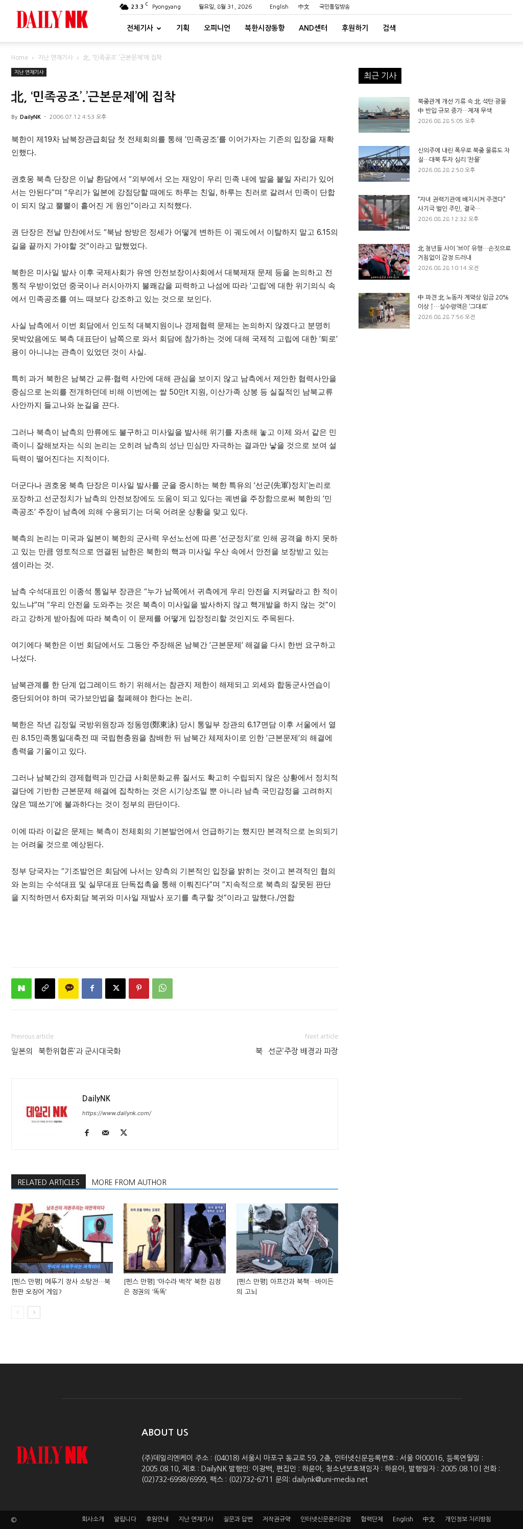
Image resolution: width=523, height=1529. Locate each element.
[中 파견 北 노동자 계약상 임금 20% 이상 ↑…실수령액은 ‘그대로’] (384, 311)
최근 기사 (380, 75)
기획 (182, 28)
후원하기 (355, 28)
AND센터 (313, 28)
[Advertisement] (174, 933)
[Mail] (109, 1133)
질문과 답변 (238, 1519)
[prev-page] (17, 1312)
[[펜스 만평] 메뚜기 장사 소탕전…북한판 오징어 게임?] (62, 1238)
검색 (389, 28)
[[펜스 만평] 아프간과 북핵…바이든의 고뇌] (287, 1238)
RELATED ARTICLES (48, 1182)
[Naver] (21, 988)
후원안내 (157, 1519)
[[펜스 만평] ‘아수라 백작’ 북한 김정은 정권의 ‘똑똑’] (174, 1238)
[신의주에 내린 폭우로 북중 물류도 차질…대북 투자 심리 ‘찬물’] (384, 164)
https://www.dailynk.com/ (116, 1113)
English (279, 7)
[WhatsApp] (162, 988)
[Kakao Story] (68, 988)
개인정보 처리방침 (468, 1519)
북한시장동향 (264, 28)
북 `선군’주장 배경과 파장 (296, 1051)
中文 (304, 7)
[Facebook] (92, 988)
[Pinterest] (139, 988)
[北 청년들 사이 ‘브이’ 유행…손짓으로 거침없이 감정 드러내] (384, 262)
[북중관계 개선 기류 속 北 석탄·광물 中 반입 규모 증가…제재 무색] (384, 115)
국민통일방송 (334, 7)
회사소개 (93, 1519)
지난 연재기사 (55, 58)
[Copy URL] (45, 988)
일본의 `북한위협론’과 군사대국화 (66, 1051)
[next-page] (34, 1312)
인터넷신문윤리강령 (325, 1519)
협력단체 (372, 1519)
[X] (115, 988)
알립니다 (125, 1519)
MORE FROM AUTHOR (129, 1182)
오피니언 (217, 28)
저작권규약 (277, 1519)
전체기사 (140, 28)
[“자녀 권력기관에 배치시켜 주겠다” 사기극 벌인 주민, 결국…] (384, 213)
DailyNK (30, 117)
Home (19, 58)
